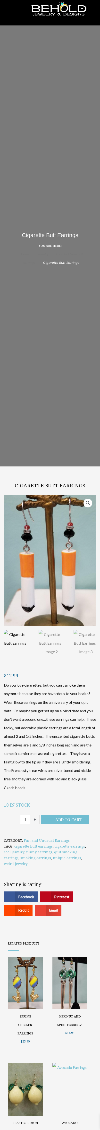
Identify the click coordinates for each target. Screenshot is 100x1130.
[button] (87, 503)
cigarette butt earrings (33, 846)
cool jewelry (14, 852)
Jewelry (43, 254)
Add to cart (68, 819)
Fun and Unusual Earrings (47, 840)
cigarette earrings (70, 846)
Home (24, 254)
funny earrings (39, 852)
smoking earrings (35, 858)
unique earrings (67, 858)
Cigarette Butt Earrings (50, 485)
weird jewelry (16, 863)
